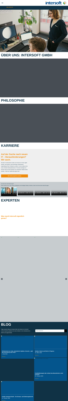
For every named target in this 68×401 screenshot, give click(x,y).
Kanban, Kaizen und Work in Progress (44, 351)
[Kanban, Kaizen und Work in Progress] (50, 342)
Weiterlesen (3, 356)
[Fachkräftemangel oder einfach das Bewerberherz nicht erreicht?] (50, 364)
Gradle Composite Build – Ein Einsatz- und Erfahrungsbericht (17, 396)
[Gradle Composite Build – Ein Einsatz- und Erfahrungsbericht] (17, 387)
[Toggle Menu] (2, 2)
